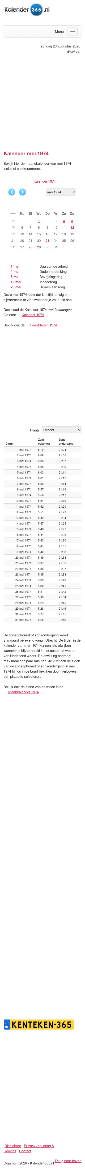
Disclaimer (12, 1145)
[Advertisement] (42, 100)
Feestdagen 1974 (43, 324)
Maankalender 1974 (23, 691)
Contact (25, 1150)
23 (47, 240)
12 (72, 227)
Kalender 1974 (45, 181)
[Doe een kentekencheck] (39, 1023)
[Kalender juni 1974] (22, 192)
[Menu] (72, 31)
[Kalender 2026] (27, 8)
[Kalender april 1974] (11, 192)
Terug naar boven (68, 1160)
